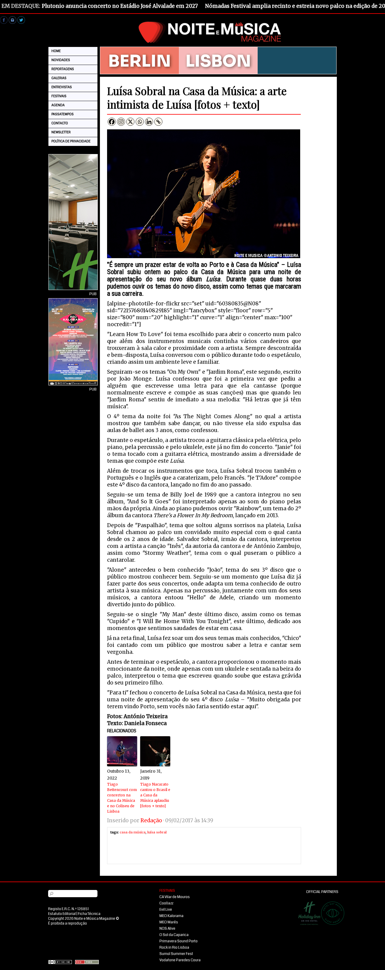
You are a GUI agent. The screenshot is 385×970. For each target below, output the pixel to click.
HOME (56, 51)
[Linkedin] (149, 122)
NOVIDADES (60, 60)
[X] (130, 122)
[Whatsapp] (140, 122)
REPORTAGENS (62, 69)
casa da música (133, 832)
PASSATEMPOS (62, 114)
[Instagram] (121, 122)
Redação (151, 820)
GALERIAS (58, 78)
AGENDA (58, 105)
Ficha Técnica (89, 913)
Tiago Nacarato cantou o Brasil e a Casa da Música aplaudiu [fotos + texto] (155, 795)
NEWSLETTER (61, 132)
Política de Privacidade (71, 141)
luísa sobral (157, 832)
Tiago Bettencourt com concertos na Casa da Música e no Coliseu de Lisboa (122, 798)
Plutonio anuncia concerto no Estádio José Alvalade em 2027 (120, 6)
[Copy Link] (158, 122)
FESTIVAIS (58, 96)
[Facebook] (112, 122)
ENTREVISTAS (61, 87)
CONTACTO (59, 123)
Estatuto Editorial (62, 913)
